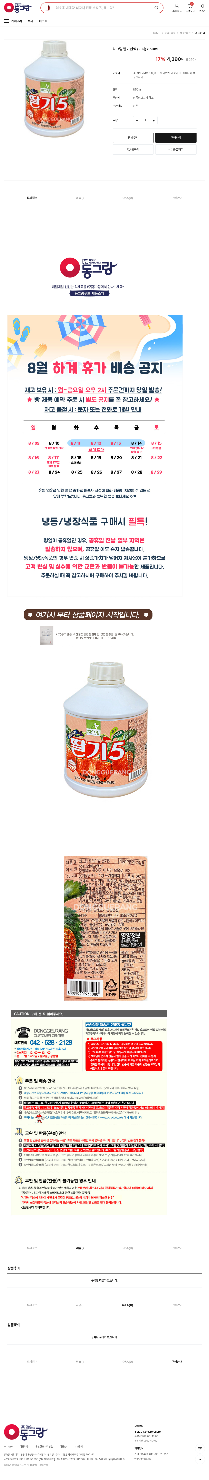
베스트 (43, 21)
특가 (30, 21)
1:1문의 (79, 1446)
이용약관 (24, 1446)
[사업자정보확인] (47, 1459)
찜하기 (135, 149)
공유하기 (178, 149)
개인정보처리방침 (44, 1446)
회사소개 (8, 1446)
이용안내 (64, 1446)
